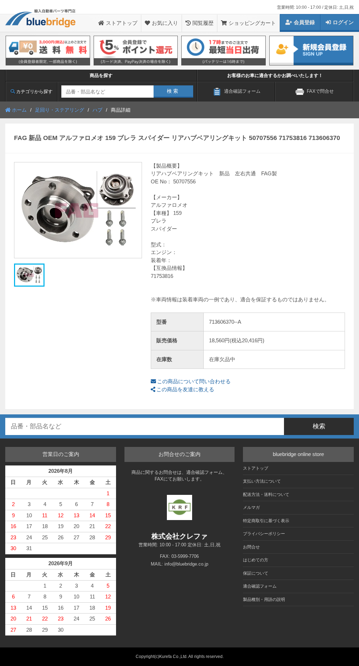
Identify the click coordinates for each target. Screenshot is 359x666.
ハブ (97, 110)
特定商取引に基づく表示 (266, 520)
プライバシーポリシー (264, 533)
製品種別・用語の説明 (264, 599)
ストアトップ (121, 23)
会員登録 (304, 22)
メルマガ (251, 507)
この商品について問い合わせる (194, 381)
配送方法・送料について (266, 494)
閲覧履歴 (203, 23)
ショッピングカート (252, 23)
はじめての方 (255, 560)
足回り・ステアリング (59, 110)
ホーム (19, 110)
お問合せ (251, 547)
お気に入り (165, 23)
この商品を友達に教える (185, 389)
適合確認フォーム (260, 586)
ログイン (343, 22)
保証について (255, 573)
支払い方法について (262, 481)
